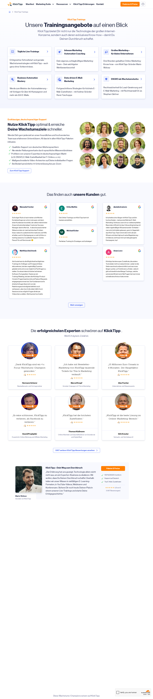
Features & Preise (130, 4)
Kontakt (100, 4)
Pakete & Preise (113, 468)
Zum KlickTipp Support (19, 170)
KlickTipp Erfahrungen (83, 4)
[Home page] (10, 12)
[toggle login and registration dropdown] (143, 4)
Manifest (30, 4)
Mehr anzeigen (76, 305)
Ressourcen (62, 4)
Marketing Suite (43, 4)
